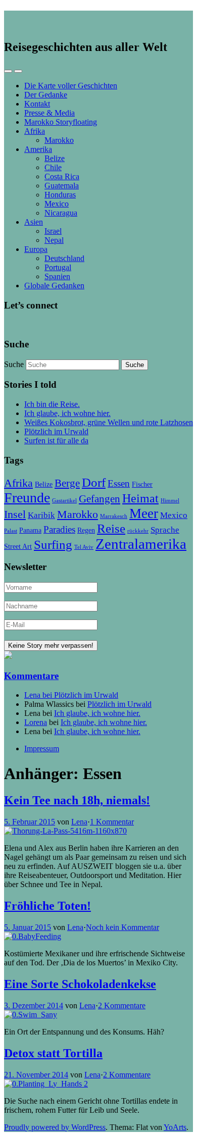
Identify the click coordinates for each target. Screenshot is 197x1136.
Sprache (165, 530)
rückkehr (138, 531)
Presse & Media (49, 113)
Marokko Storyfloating (60, 122)
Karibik (41, 515)
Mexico (56, 203)
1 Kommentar (112, 821)
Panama (30, 530)
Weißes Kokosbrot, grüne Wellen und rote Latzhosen (108, 422)
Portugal (57, 267)
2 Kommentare (121, 1005)
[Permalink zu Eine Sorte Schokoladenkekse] (30, 1014)
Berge (67, 483)
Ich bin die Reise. (52, 404)
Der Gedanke (45, 94)
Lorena (35, 722)
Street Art (18, 546)
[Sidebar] (8, 71)
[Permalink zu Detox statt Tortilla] (46, 1083)
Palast (10, 531)
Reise (111, 528)
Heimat (140, 498)
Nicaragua (60, 213)
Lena (79, 821)
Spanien (57, 276)
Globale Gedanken (54, 285)
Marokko (59, 140)
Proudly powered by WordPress (55, 1127)
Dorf (94, 482)
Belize (54, 158)
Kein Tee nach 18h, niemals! (77, 800)
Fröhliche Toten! (47, 905)
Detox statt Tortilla (53, 1053)
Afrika (34, 131)
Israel (53, 231)
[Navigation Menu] (18, 71)
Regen (86, 530)
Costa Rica (61, 176)
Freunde (27, 497)
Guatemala (61, 185)
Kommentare (31, 675)
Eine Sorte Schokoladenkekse (80, 984)
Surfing (53, 544)
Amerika (38, 149)
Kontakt (37, 103)
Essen (119, 483)
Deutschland (64, 258)
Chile (53, 167)
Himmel (170, 500)
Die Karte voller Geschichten (70, 85)
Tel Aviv (83, 547)
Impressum (41, 748)
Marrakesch (113, 516)
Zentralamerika (140, 544)
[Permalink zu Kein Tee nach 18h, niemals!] (65, 831)
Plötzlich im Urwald (56, 431)
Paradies (59, 529)
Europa (35, 249)
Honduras (60, 194)
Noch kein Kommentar (122, 927)
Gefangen (99, 498)
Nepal (54, 240)
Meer (143, 513)
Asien (33, 222)
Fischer (142, 484)
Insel (15, 514)
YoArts (175, 1127)
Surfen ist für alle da (56, 440)
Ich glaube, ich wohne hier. (67, 413)
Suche (14, 364)
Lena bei (39, 695)
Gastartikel (64, 500)
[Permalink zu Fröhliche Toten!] (32, 936)
